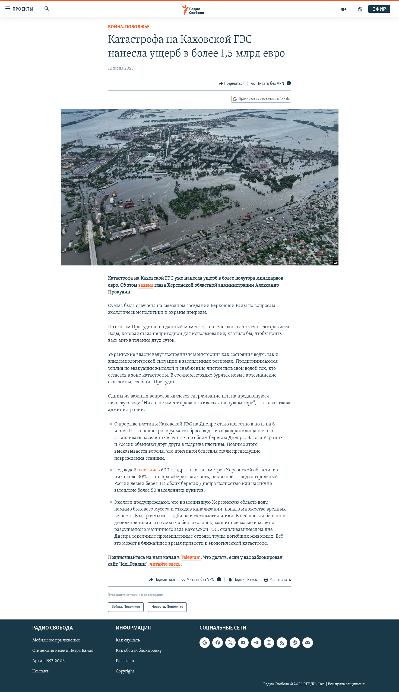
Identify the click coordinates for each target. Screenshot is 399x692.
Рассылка (125, 661)
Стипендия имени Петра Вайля (62, 651)
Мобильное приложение (56, 640)
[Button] (232, 83)
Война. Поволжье (129, 27)
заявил (145, 285)
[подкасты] (360, 9)
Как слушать (128, 640)
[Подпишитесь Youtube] (243, 642)
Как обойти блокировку (139, 651)
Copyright (125, 671)
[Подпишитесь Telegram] (256, 642)
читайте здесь (165, 564)
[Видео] (343, 9)
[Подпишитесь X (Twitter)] (230, 642)
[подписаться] (307, 642)
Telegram (191, 557)
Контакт (40, 671)
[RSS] (282, 642)
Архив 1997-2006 (48, 661)
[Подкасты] (295, 642)
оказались (149, 470)
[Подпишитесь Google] (204, 642)
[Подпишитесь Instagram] (269, 642)
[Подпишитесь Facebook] (217, 642)
